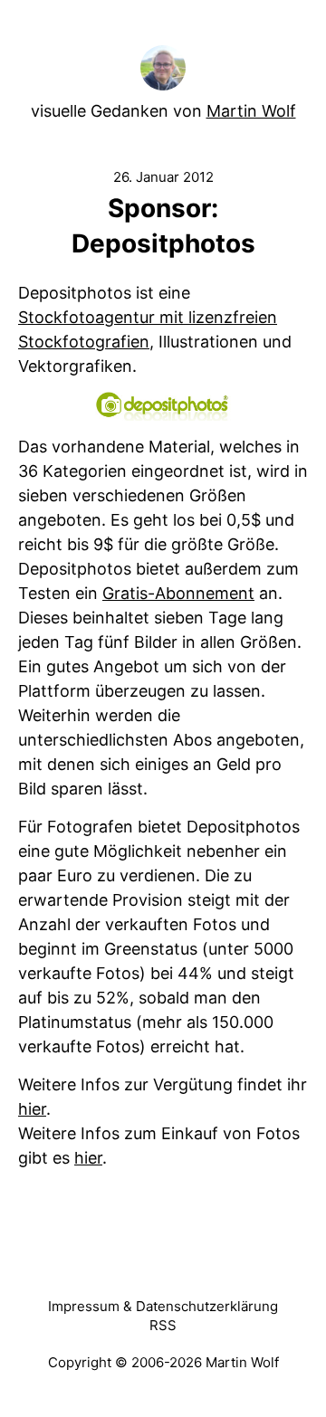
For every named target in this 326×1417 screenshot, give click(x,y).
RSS (163, 1325)
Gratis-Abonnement (178, 593)
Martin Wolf (251, 110)
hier (32, 1108)
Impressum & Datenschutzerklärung (163, 1306)
